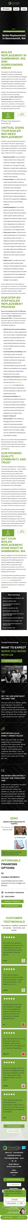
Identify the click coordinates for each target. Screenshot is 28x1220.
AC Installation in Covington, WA (12, 620)
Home (13, 29)
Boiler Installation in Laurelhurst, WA (13, 598)
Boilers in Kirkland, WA (9, 601)
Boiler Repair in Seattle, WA (11, 611)
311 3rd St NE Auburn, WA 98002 (14, 1166)
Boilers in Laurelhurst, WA (10, 608)
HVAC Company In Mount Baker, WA (13, 618)
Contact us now (5, 580)
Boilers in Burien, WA (9, 627)
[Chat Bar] (14, 1217)
